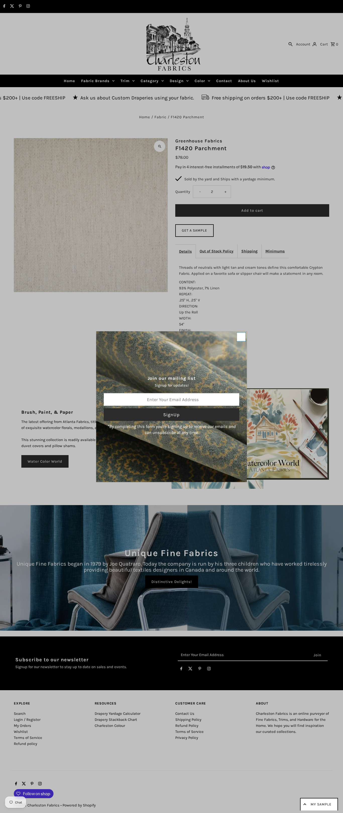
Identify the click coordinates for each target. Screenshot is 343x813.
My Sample (321, 804)
